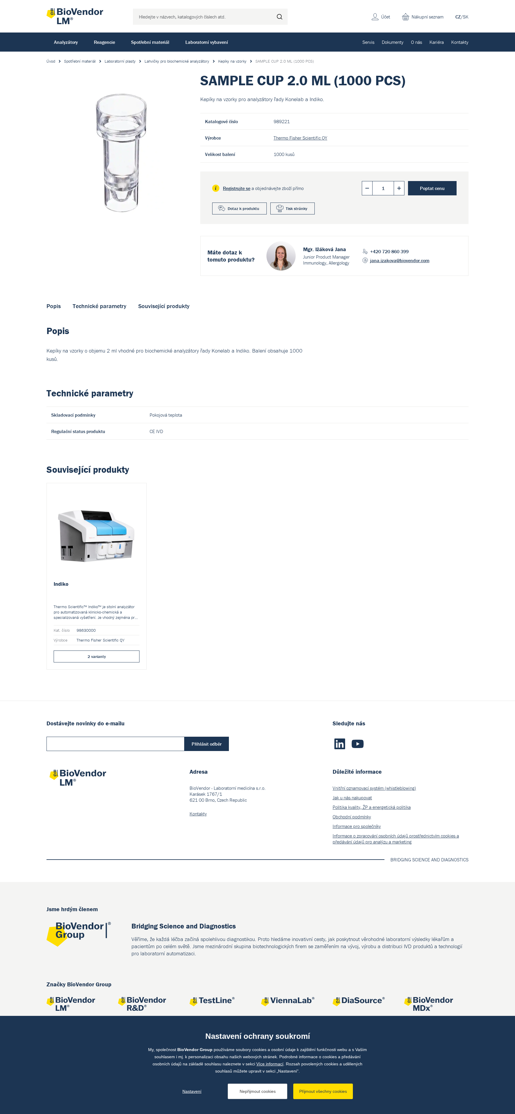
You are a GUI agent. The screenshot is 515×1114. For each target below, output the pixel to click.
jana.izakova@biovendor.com (399, 260)
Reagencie (104, 42)
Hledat (280, 17)
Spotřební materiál (150, 42)
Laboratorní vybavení (206, 42)
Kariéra (436, 42)
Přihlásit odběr (206, 744)
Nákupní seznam (427, 17)
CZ (458, 17)
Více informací (269, 1064)
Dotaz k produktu (243, 208)
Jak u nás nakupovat (352, 798)
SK (466, 17)
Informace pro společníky (357, 826)
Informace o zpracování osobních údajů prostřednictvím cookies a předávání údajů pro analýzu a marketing (396, 839)
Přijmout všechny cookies (323, 1091)
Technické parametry (99, 306)
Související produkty (164, 306)
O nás (416, 42)
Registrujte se (236, 188)
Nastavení (191, 1091)
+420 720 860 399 (389, 251)
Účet (385, 17)
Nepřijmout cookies (258, 1091)
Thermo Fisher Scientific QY (300, 138)
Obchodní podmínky (352, 817)
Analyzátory (66, 42)
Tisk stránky (296, 208)
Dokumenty (393, 42)
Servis (368, 42)
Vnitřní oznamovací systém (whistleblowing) (374, 788)
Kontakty (460, 42)
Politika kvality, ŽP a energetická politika (372, 807)
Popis (53, 306)
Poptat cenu (432, 188)
